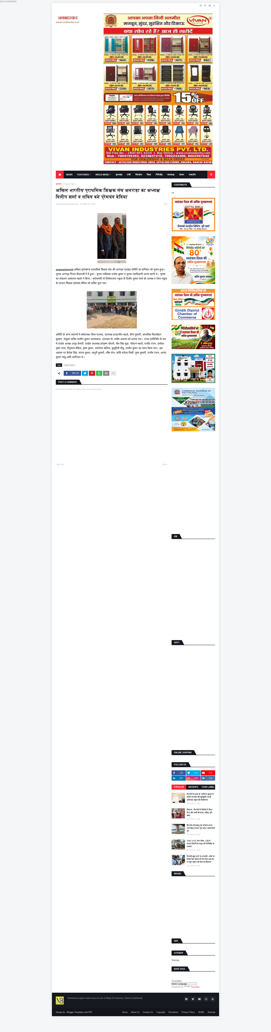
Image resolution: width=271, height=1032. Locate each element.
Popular (179, 787)
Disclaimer (173, 1012)
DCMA (201, 1012)
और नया (60, 464)
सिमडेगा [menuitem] (138, 174)
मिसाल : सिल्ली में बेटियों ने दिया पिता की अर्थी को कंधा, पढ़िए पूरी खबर (199, 812)
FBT (90, 1012)
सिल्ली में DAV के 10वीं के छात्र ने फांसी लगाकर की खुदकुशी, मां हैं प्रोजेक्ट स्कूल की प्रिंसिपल (200, 797)
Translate (194, 987)
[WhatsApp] (99, 373)
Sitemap (175, 960)
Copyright (161, 1012)
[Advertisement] (193, 483)
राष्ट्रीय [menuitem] (192, 174)
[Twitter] (85, 373)
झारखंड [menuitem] (119, 174)
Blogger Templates (75, 1012)
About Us (135, 1012)
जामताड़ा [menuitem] (171, 174)
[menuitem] (60, 174)
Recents (193, 787)
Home (125, 1012)
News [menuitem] (69, 174)
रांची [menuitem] (129, 174)
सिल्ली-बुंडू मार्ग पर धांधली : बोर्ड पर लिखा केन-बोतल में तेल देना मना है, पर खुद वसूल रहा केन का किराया (201, 859)
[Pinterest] (92, 373)
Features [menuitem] (83, 174)
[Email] (106, 373)
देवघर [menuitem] (181, 174)
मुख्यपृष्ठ (59, 184)
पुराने (164, 464)
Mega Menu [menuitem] (102, 174)
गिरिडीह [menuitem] (159, 174)
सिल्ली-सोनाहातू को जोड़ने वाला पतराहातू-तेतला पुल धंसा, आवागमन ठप (201, 828)
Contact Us (148, 1012)
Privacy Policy (188, 1012)
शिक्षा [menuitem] (149, 174)
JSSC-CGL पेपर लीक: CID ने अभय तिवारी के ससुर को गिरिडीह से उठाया (200, 844)
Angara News (70, 184)
